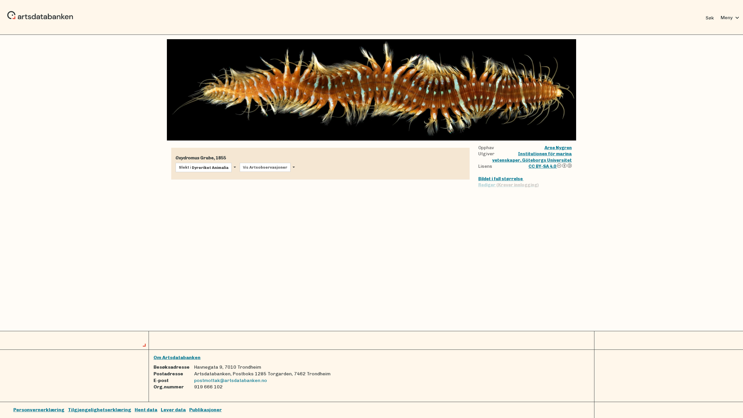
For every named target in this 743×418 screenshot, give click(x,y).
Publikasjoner (205, 409)
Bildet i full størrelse (501, 178)
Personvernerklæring (38, 409)
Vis (265, 167)
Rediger (508, 185)
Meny (731, 17)
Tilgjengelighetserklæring (99, 409)
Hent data (146, 409)
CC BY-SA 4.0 (543, 166)
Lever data (173, 409)
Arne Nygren (558, 147)
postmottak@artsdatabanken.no (230, 380)
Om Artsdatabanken (177, 357)
